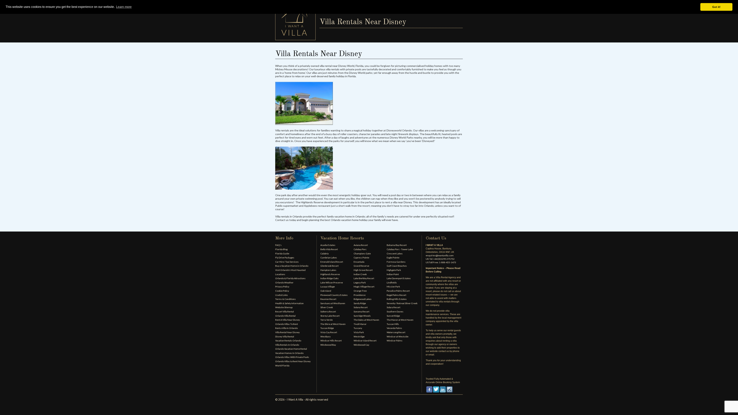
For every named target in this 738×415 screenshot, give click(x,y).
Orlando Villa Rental (285, 315)
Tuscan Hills (393, 324)
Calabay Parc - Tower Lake (400, 249)
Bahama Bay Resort (397, 245)
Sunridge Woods (362, 315)
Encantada (359, 261)
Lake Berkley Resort (364, 278)
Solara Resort (393, 307)
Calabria (324, 253)
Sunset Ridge (393, 315)
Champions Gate (362, 253)
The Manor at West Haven (400, 319)
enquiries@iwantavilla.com (440, 255)
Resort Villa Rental (284, 311)
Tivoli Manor (360, 324)
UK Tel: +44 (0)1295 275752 (440, 258)
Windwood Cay (361, 344)
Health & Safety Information (289, 303)
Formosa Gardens (396, 261)
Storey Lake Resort (330, 315)
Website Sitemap (284, 307)
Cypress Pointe (361, 257)
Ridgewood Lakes (362, 299)
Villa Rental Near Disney (287, 332)
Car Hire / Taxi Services (287, 261)
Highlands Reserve (330, 274)
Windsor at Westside (397, 336)
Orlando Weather (284, 282)
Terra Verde (326, 319)
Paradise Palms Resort (398, 290)
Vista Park (359, 332)
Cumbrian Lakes (328, 257)
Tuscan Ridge (327, 328)
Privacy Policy (282, 286)
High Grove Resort (363, 270)
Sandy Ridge (360, 303)
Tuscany (358, 328)
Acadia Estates (327, 245)
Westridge (359, 336)
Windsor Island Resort (365, 340)
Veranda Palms (394, 328)
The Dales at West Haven (366, 319)
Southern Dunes (395, 311)
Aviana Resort (361, 245)
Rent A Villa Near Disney (287, 319)
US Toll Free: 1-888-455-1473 (441, 262)
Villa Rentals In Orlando (287, 344)
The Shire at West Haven (333, 324)
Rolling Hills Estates (397, 299)
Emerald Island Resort (331, 261)
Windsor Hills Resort (331, 340)
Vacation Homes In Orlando (289, 353)
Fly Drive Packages (284, 257)
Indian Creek (360, 274)
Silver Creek (326, 307)
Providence (360, 295)
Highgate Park (394, 270)
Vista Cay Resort (328, 332)
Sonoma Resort (361, 311)
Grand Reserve (361, 265)
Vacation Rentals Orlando (288, 340)
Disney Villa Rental (284, 336)
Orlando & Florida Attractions (290, 278)
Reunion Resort (328, 299)
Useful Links (281, 295)
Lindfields (392, 282)
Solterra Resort (328, 311)
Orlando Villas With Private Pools (292, 357)
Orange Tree (360, 290)
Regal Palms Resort (396, 295)
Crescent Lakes (395, 253)
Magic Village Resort (364, 286)
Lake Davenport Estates (399, 278)
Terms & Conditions (285, 299)
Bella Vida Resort (329, 249)
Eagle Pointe (393, 257)
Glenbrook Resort (329, 265)
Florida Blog (281, 249)
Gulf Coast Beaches (397, 265)
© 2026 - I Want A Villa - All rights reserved (301, 399)
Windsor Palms (394, 340)
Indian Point (393, 274)
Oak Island (325, 290)
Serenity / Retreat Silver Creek (402, 303)
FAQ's (278, 245)
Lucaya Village (327, 286)
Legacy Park (360, 282)
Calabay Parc (360, 249)
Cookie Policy (282, 290)
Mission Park (393, 286)
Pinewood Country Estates (334, 295)
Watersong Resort (396, 332)
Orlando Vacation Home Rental (291, 348)
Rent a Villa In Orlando (286, 328)
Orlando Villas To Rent (286, 324)
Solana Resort (361, 307)
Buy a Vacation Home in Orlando (291, 265)
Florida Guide (282, 253)
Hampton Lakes (328, 270)
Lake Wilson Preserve (331, 282)
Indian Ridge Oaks (329, 278)
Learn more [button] (124, 6)
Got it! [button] (716, 6)
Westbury (325, 336)
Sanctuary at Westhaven (332, 303)
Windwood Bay (328, 344)
